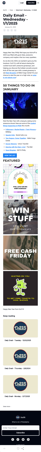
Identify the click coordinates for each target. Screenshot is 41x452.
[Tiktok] (18, 439)
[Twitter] (13, 439)
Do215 (5, 10)
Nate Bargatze (11, 73)
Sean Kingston (11, 150)
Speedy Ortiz (10, 135)
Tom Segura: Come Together (16, 138)
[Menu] (38, 2)
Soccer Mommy (11, 144)
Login (22, 3)
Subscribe (31, 3)
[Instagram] (28, 439)
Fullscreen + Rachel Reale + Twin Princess (21, 129)
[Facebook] (23, 439)
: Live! (23, 147)
